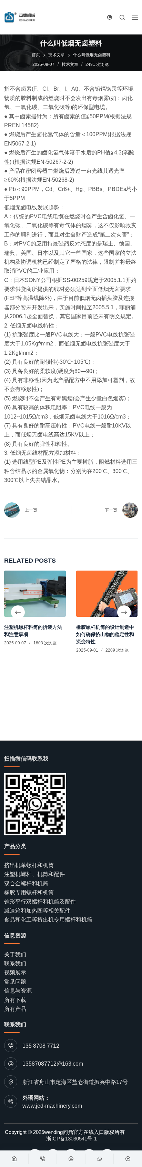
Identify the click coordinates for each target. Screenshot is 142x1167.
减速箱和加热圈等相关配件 (37, 911)
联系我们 (15, 963)
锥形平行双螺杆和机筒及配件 (40, 902)
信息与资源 (18, 991)
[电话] (42, 1159)
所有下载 (15, 1000)
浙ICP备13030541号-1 (71, 1138)
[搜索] (122, 17)
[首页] (14, 1159)
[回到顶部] (128, 1159)
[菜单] (135, 17)
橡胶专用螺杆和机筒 (29, 892)
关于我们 (15, 954)
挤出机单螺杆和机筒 (29, 865)
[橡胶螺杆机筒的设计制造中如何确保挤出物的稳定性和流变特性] (107, 594)
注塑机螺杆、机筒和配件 (34, 874)
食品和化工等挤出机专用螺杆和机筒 (48, 920)
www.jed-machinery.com (52, 1106)
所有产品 (15, 1009)
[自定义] (71, 1159)
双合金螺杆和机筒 (26, 883)
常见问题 (15, 982)
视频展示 (15, 972)
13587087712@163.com (52, 1064)
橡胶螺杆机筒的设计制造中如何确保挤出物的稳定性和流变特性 (105, 634)
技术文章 (70, 64)
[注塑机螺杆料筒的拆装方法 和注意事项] (35, 594)
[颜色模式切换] (109, 17)
